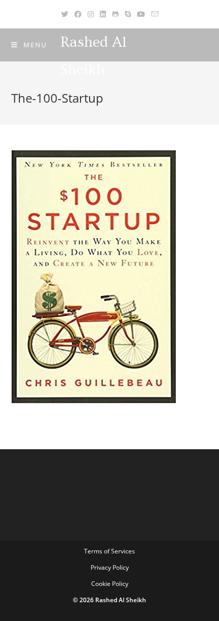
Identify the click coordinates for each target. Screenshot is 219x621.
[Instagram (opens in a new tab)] (91, 14)
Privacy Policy (110, 567)
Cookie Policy (109, 583)
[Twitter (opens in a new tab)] (64, 14)
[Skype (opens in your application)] (128, 14)
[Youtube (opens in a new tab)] (141, 14)
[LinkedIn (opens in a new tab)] (103, 14)
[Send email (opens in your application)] (154, 14)
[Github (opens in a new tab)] (115, 14)
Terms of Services (109, 551)
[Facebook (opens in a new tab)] (78, 14)
